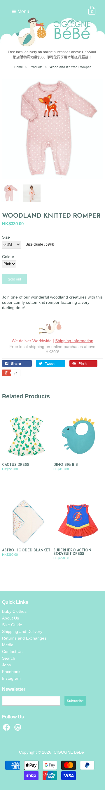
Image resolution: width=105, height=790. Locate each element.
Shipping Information (74, 340)
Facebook (11, 671)
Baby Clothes (14, 611)
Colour (8, 256)
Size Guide (12, 624)
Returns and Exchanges (24, 638)
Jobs (6, 665)
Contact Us (12, 651)
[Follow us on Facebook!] (7, 729)
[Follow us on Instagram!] (18, 729)
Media (7, 644)
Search (8, 658)
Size (6, 237)
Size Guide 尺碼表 (40, 244)
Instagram (11, 678)
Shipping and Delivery (22, 631)
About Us (10, 618)
